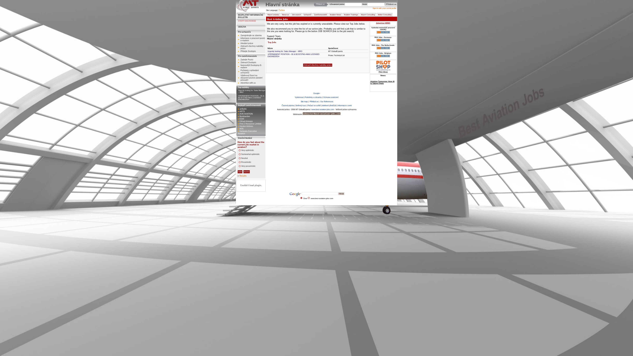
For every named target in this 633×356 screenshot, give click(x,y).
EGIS (242, 119)
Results (243, 176)
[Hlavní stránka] (248, 11)
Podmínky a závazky (313, 97)
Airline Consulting (385, 15)
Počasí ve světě (314, 105)
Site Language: (272, 10)
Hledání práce (247, 43)
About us (285, 15)
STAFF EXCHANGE (247, 21)
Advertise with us (248, 83)
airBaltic (243, 109)
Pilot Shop (383, 72)
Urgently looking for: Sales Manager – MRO (285, 51)
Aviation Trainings (351, 15)
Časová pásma (288, 105)
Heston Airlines (246, 126)
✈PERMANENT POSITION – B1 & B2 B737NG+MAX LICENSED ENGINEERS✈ (251, 97)
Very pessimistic (248, 166)
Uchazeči (307, 15)
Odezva (242, 27)
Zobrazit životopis (248, 62)
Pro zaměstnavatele (247, 56)
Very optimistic (247, 150)
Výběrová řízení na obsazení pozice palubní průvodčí (251, 77)
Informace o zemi (345, 105)
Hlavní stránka (273, 15)
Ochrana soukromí (330, 97)
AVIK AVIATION (246, 114)
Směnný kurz (300, 105)
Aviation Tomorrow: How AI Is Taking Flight (382, 82)
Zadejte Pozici (247, 60)
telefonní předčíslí (329, 105)
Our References (326, 102)
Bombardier (245, 116)
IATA (241, 129)
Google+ (316, 93)
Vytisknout (299, 97)
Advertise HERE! (383, 23)
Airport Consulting (368, 15)
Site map (304, 102)
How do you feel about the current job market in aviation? (251, 144)
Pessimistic (246, 162)
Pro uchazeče (244, 32)
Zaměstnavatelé (320, 15)
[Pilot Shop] (383, 70)
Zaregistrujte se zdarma (251, 35)
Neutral (244, 158)
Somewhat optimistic (250, 154)
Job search (296, 15)
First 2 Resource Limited (250, 124)
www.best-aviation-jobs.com (323, 109)
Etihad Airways (246, 121)
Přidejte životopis (248, 51)
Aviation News (335, 15)
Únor (305, 198)
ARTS (242, 111)
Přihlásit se (314, 102)
